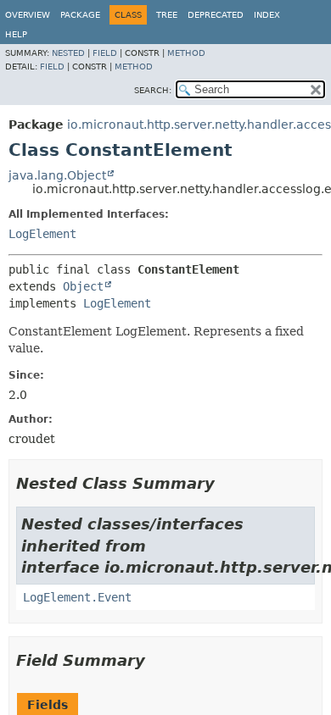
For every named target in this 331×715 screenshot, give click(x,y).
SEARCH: (152, 90)
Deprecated (216, 14)
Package (80, 14)
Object (83, 286)
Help (16, 34)
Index (267, 14)
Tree (166, 14)
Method (186, 53)
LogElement (42, 234)
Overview (27, 14)
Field (105, 53)
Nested (68, 53)
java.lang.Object (57, 175)
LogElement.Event (77, 597)
